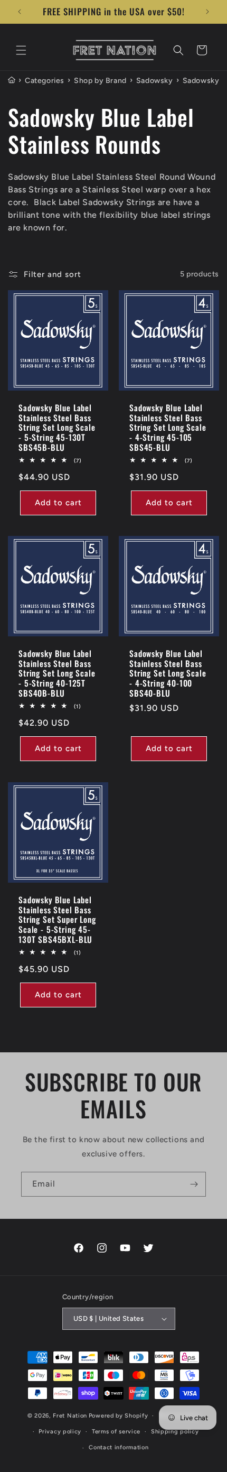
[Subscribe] (193, 1184)
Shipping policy (175, 1431)
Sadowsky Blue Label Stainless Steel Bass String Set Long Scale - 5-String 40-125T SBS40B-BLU (57, 673)
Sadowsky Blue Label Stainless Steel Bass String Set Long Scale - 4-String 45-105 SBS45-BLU (167, 427)
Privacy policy (60, 1431)
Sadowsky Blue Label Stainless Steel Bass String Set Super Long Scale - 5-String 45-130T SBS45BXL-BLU (57, 920)
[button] (21, 50)
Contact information (118, 1447)
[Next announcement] (207, 11)
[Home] (11, 80)
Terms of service (116, 1431)
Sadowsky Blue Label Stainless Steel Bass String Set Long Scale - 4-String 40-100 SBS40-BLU (167, 673)
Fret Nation (70, 1415)
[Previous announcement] (19, 11)
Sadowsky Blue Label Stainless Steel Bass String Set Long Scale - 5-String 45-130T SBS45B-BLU (57, 427)
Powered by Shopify (118, 1415)
